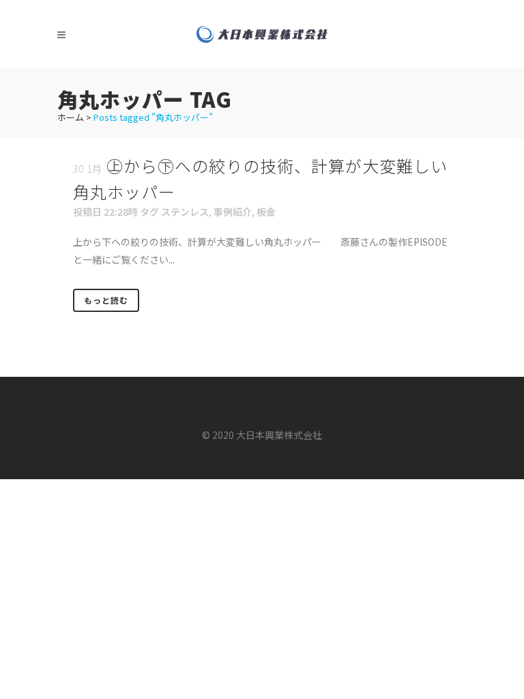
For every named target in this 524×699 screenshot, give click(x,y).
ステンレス (185, 211)
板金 (266, 211)
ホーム (70, 117)
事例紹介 (233, 211)
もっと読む (106, 300)
